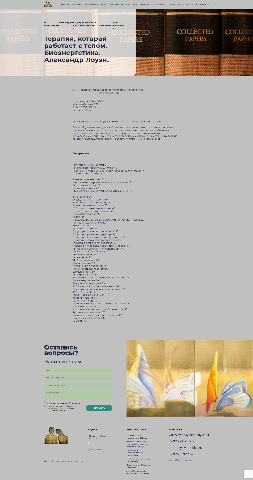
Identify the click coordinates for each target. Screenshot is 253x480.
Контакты (204, 4)
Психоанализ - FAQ (175, 4)
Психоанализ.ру (63, 4)
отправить (99, 408)
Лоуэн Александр (118, 24)
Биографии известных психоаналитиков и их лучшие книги (91, 24)
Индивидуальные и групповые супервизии (138, 466)
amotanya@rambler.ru (185, 447)
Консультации (78, 4)
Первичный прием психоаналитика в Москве (136, 436)
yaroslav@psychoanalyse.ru (189, 435)
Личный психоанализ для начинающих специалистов (137, 472)
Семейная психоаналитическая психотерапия (139, 460)
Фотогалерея (192, 4)
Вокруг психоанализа (135, 4)
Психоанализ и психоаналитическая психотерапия (134, 452)
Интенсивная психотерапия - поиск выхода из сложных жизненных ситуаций (137, 444)
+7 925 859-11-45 (181, 454)
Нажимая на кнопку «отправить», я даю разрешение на (61, 408)
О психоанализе (116, 4)
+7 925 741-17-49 (181, 441)
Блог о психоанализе (156, 4)
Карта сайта (49, 461)
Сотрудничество (180, 459)
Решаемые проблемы (96, 4)
